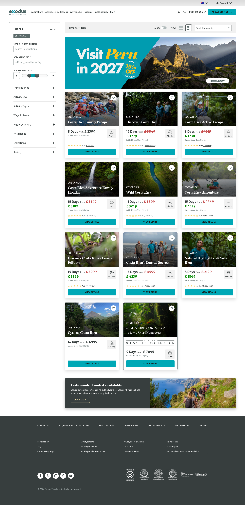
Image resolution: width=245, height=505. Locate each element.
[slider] (29, 76)
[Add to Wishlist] (113, 97)
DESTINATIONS (182, 425)
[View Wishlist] (185, 12)
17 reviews (207, 286)
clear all (52, 29)
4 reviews (90, 145)
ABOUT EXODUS (106, 425)
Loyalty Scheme (87, 442)
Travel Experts (173, 446)
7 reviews (207, 145)
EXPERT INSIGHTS (156, 425)
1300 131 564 (196, 12)
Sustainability (101, 12)
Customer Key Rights (46, 451)
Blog (112, 12)
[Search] (179, 12)
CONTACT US (43, 425)
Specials (88, 12)
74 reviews (149, 286)
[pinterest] (63, 476)
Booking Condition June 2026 (93, 451)
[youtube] (71, 476)
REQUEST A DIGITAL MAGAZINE (74, 425)
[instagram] (56, 476)
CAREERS (203, 425)
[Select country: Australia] (204, 3)
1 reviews (148, 216)
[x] (48, 476)
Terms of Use (172, 442)
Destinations (37, 12)
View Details (92, 152)
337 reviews (150, 145)
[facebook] (40, 476)
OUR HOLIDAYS (131, 425)
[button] (34, 87)
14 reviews (90, 286)
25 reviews (90, 216)
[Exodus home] (17, 12)
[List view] (181, 27)
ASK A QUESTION (220, 12)
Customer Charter (131, 451)
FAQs (39, 446)
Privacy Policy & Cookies (134, 442)
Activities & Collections (56, 12)
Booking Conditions (89, 446)
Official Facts (129, 446)
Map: (157, 27)
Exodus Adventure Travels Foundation (183, 451)
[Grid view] (188, 27)
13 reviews (207, 216)
